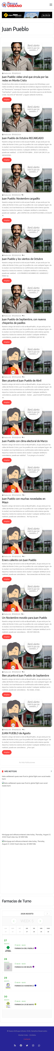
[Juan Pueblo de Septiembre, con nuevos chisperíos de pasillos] (27, 299)
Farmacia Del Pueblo (24, 948)
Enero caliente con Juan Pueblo (19, 559)
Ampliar (7, 99)
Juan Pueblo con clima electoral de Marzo (25, 440)
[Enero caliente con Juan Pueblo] (27, 539)
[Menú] (51, 5)
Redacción (7, 73)
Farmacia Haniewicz (24, 986)
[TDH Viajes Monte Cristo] (27, 15)
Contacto (27, 1039)
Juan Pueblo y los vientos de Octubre (22, 258)
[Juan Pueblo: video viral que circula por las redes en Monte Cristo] (27, 56)
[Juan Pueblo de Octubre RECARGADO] (27, 118)
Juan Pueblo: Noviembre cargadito (21, 198)
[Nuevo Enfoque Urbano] (12, 4)
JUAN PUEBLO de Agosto (16, 733)
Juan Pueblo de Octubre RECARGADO (23, 138)
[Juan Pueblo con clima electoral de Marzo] (27, 420)
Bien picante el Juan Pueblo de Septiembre (25, 675)
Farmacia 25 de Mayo (24, 1004)
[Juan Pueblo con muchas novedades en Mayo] (27, 478)
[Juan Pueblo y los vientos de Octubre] (27, 238)
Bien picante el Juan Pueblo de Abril (21, 380)
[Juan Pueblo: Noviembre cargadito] (27, 178)
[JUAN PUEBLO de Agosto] (27, 713)
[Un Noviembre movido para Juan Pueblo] (27, 597)
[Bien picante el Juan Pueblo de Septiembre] (27, 655)
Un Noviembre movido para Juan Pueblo (24, 617)
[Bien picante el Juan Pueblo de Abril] (27, 360)
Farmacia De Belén (23, 967)
